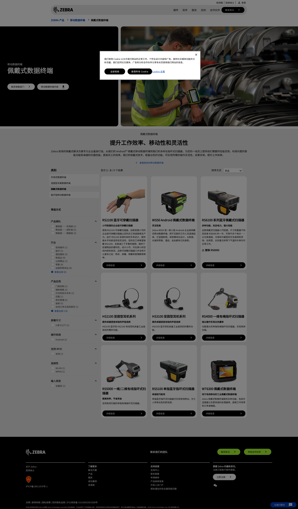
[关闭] (196, 54)
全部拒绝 (114, 71)
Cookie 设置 (158, 71)
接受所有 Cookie (139, 71)
